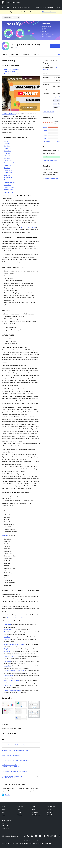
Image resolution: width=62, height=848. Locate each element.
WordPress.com (7, 820)
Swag (49, 815)
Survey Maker (8, 629)
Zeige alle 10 (57, 97)
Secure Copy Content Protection (14, 644)
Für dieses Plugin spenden (50, 178)
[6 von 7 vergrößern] (37, 703)
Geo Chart (7, 156)
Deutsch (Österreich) (11, 836)
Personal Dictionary (10, 656)
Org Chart (7, 158)
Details (5, 54)
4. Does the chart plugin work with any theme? (16, 760)
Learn (33, 806)
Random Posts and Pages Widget (14, 671)
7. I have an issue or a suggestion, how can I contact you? (12, 776)
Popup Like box (8, 675)
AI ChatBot (7, 651)
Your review (46, 141)
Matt (4, 823)
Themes (19, 809)
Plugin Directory (6, 7)
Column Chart (8, 148)
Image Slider (7, 666)
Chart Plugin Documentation (12, 74)
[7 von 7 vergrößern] (37, 712)
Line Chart (7, 141)
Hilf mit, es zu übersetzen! (49, 12)
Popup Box (7, 639)
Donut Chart (7, 151)
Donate (50, 812)
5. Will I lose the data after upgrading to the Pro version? (10, 765)
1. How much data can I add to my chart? (14, 745)
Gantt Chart (7, 185)
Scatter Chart (8, 172)
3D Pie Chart (8, 177)
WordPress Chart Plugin (9, 114)
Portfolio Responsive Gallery (12, 690)
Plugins (19, 812)
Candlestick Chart (9, 182)
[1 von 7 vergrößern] (11, 703)
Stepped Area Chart (10, 163)
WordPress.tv (36, 815)
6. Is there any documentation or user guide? (15, 771)
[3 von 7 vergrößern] (24, 703)
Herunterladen (55, 46)
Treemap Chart (8, 189)
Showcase (20, 806)
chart (54, 100)
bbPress (5, 826)
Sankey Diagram (9, 187)
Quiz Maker (7, 624)
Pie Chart (7, 143)
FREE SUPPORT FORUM (28, 227)
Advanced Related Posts (11, 680)
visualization (57, 107)
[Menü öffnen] (59, 2)
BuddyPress (6, 829)
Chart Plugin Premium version (12, 69)
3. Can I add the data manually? (11, 755)
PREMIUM (5, 535)
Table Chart (7, 175)
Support (58, 54)
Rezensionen (15, 54)
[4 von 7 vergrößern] (24, 710)
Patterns (19, 815)
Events (49, 809)
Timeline (6, 180)
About (3, 806)
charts (58, 100)
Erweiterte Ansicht (48, 112)
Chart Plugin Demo (9, 71)
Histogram (7, 153)
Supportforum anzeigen (50, 160)
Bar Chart (7, 146)
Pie (59, 103)
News (3, 809)
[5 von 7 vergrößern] (24, 718)
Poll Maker (7, 637)
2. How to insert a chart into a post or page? (15, 750)
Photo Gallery (8, 685)
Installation (26, 54)
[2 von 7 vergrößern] (11, 710)
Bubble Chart (8, 170)
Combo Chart (8, 160)
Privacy (4, 815)
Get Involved (51, 806)
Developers (35, 812)
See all (58, 141)
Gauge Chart (8, 165)
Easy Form (7, 649)
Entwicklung (36, 54)
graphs (55, 103)
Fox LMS (6, 632)
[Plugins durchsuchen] (18, 17)
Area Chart (7, 168)
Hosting (4, 812)
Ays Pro (16, 47)
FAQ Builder (7, 661)
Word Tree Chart (9, 192)
